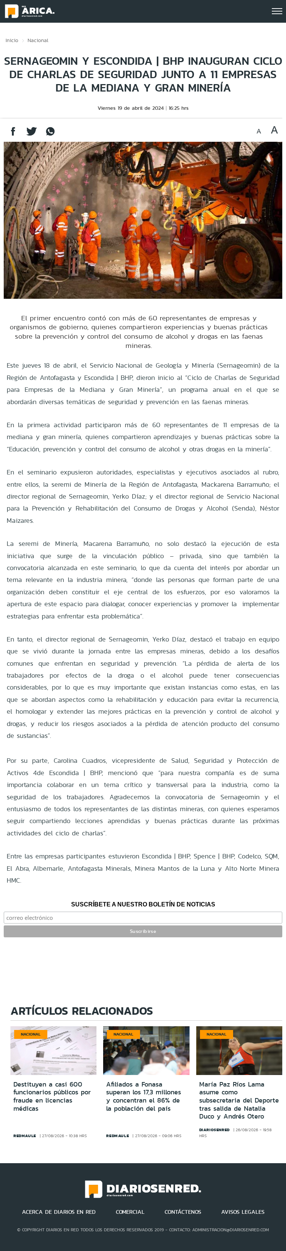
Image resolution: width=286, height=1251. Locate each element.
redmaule (24, 1136)
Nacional (38, 40)
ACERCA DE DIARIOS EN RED (59, 1212)
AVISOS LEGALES (242, 1212)
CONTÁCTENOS (183, 1212)
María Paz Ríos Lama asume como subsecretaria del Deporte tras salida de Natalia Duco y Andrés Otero (239, 1100)
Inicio (12, 40)
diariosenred (214, 1130)
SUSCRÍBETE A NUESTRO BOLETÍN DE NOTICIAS (143, 904)
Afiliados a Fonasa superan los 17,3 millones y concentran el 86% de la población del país (143, 1096)
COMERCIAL (130, 1212)
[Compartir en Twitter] (31, 134)
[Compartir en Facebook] (13, 134)
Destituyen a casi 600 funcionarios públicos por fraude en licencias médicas (52, 1096)
